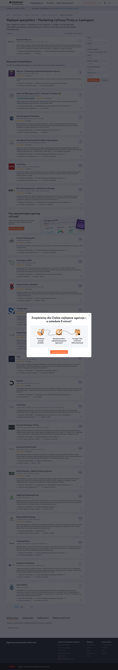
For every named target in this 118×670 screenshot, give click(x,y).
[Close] (89, 315)
